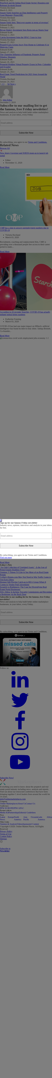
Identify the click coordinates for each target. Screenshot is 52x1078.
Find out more (6, 557)
